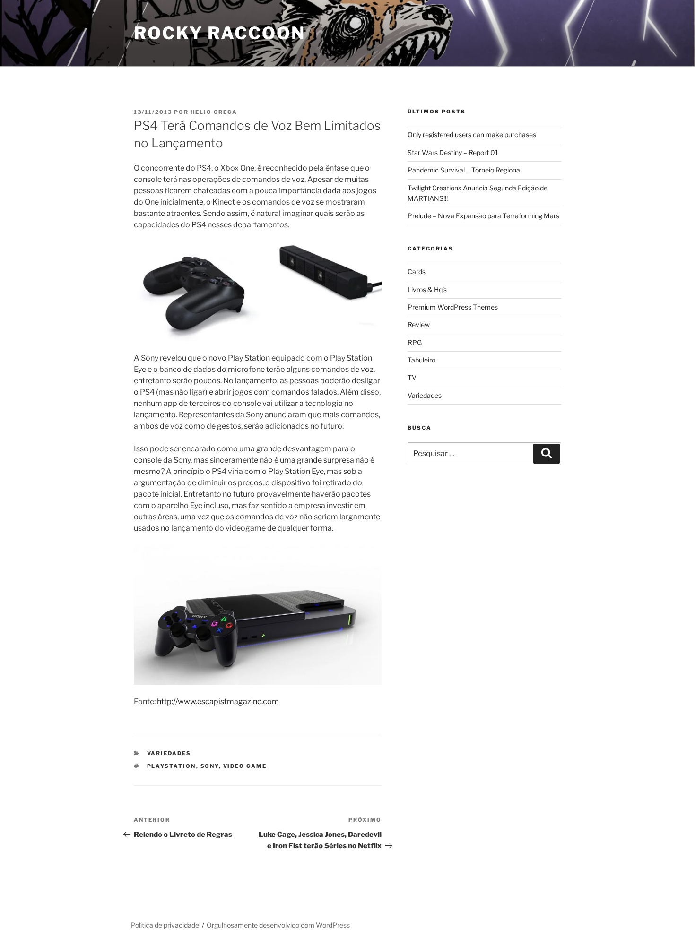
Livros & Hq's (427, 289)
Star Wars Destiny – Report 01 (453, 152)
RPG (415, 342)
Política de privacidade (165, 925)
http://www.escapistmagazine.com (218, 701)
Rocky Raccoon (219, 33)
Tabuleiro (421, 360)
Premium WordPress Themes (453, 307)
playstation (171, 766)
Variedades (169, 753)
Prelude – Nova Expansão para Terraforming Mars (483, 216)
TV (412, 377)
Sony (209, 766)
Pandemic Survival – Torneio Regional (464, 170)
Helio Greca (214, 112)
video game (245, 766)
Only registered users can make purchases (472, 134)
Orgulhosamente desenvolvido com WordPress (278, 925)
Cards (417, 271)
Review (419, 324)
